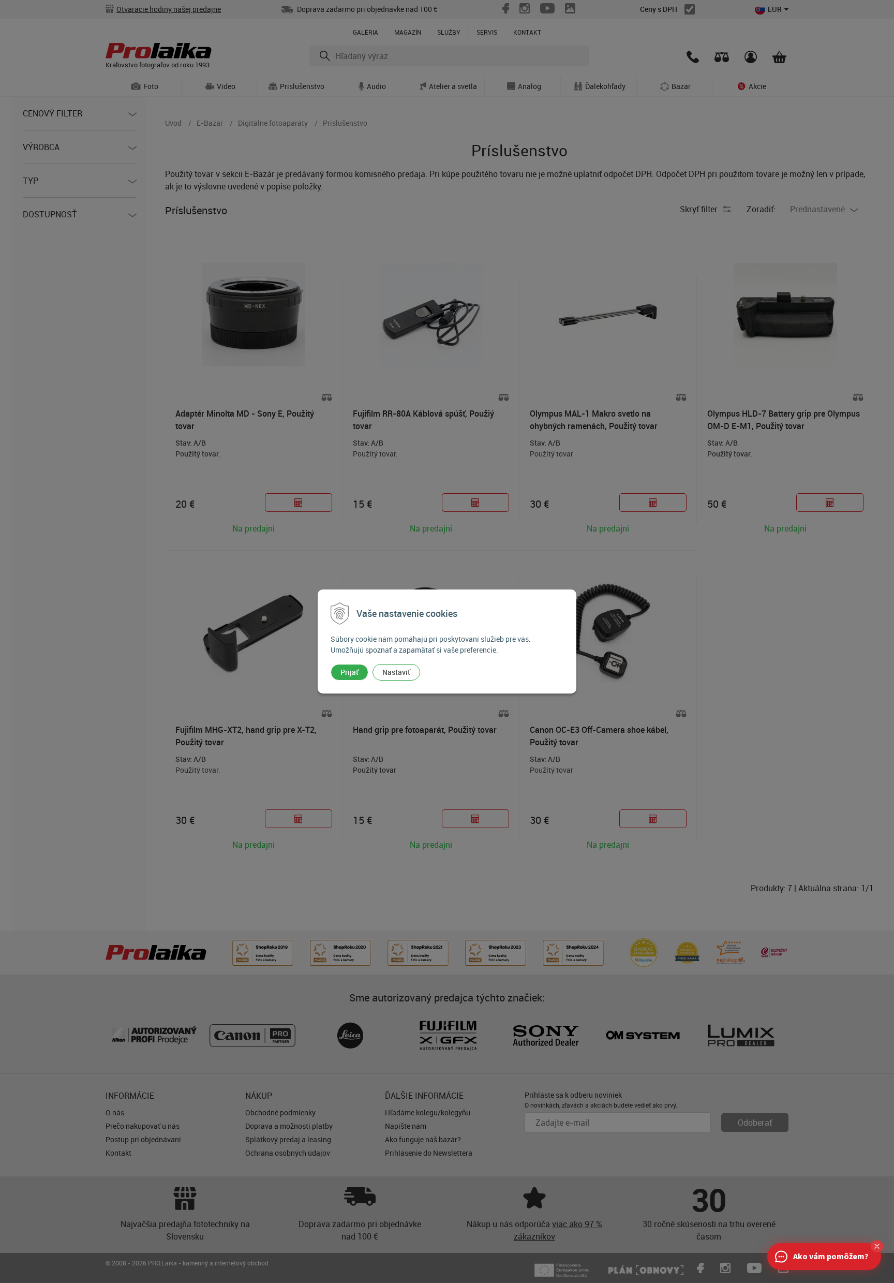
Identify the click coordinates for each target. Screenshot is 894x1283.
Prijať (349, 672)
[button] (877, 1246)
